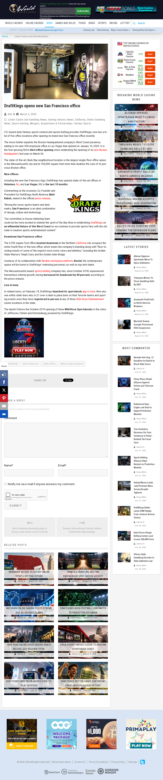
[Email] (4, 406)
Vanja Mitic (76, 618)
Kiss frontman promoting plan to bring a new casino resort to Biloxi (30, 530)
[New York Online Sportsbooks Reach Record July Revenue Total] (29, 625)
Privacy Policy (118, 762)
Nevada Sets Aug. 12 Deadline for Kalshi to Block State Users (144, 360)
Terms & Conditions (98, 762)
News (49, 23)
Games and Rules (65, 23)
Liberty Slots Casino (129, 54)
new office (50, 364)
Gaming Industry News (61, 119)
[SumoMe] (4, 414)
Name (8, 465)
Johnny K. (21, 581)
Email (62, 465)
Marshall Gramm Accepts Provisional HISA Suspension (143, 324)
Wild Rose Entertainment (90, 299)
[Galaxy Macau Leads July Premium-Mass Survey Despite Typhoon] (124, 486)
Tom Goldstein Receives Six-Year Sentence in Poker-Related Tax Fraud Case (143, 436)
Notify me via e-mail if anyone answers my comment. (41, 484)
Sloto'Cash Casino (129, 61)
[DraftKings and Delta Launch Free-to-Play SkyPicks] (29, 662)
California (80, 119)
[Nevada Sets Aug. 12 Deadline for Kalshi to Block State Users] (124, 360)
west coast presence (72, 364)
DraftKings (97, 222)
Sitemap (132, 762)
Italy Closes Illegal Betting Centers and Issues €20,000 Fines (144, 536)
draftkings (12, 364)
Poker (82, 23)
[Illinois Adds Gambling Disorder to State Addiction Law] (124, 557)
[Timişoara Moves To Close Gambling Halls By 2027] (136, 131)
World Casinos (14, 23)
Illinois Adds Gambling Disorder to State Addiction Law (144, 557)
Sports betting (20, 123)
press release (42, 198)
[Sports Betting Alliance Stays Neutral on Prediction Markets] (124, 460)
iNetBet (130, 75)
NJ (17, 184)
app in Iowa (88, 291)
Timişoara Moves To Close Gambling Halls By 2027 (144, 281)
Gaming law (88, 30)
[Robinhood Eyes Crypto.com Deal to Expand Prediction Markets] (124, 407)
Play (150, 54)
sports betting (42, 271)
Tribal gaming (103, 30)
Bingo (92, 23)
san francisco (31, 364)
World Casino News (61, 762)
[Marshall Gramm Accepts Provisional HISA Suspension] (136, 185)
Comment (10, 418)
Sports (102, 23)
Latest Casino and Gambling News (27, 119)
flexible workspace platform (57, 260)
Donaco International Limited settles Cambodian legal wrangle (82, 530)
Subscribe (83, 11)
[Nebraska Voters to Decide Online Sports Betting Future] (29, 552)
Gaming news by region (143, 30)
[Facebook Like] (4, 374)
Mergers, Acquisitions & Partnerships (51, 123)
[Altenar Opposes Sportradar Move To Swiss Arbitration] (136, 104)
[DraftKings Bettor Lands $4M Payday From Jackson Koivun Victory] (83, 662)
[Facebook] (4, 382)
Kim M (11, 114)
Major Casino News (119, 30)
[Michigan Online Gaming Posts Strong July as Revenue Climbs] (29, 589)
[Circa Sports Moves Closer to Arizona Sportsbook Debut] (83, 625)
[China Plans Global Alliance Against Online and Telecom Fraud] (124, 382)
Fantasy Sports (82, 123)
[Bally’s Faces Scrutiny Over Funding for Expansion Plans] (136, 213)
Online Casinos (34, 23)
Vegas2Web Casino (129, 82)
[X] (4, 390)
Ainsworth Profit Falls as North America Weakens (144, 303)
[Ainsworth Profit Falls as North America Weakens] (136, 158)
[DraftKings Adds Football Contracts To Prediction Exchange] (83, 589)
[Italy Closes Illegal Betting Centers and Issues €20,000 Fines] (124, 536)
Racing (113, 23)
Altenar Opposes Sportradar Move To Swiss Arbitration (60, 30)
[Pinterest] (4, 398)
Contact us (79, 762)
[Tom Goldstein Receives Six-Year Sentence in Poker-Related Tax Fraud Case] (124, 432)
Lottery (125, 23)
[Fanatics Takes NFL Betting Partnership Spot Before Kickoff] (83, 552)
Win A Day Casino (129, 68)
